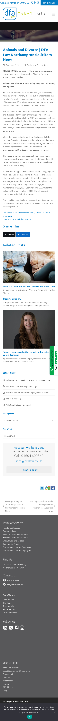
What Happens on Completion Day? (21, 386)
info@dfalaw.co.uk (29, 461)
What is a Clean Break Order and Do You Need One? (29, 286)
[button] (53, 15)
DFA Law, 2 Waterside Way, (14, 564)
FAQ (5, 690)
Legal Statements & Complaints (16, 670)
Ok (29, 717)
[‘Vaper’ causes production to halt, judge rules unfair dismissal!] (29, 328)
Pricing (6, 683)
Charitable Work (10, 612)
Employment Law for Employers (17, 547)
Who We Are (8, 599)
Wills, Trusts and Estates (13, 540)
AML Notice (8, 687)
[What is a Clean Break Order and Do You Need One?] (29, 266)
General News (42, 65)
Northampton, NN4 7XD (13, 567)
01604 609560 (13, 580)
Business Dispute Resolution (15, 537)
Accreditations (9, 609)
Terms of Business (11, 667)
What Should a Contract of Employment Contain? (27, 392)
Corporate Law (9, 531)
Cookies (6, 677)
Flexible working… (14, 398)
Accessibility (8, 680)
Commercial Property (12, 543)
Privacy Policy (8, 674)
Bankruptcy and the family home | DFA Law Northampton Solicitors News (41, 506)
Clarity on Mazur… (12, 298)
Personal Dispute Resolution (15, 534)
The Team (7, 602)
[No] (54, 712)
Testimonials (8, 606)
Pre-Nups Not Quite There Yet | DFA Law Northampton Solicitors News (14, 506)
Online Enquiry (29, 469)
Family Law (31, 65)
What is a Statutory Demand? (18, 404)
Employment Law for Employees (17, 550)
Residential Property (12, 527)
